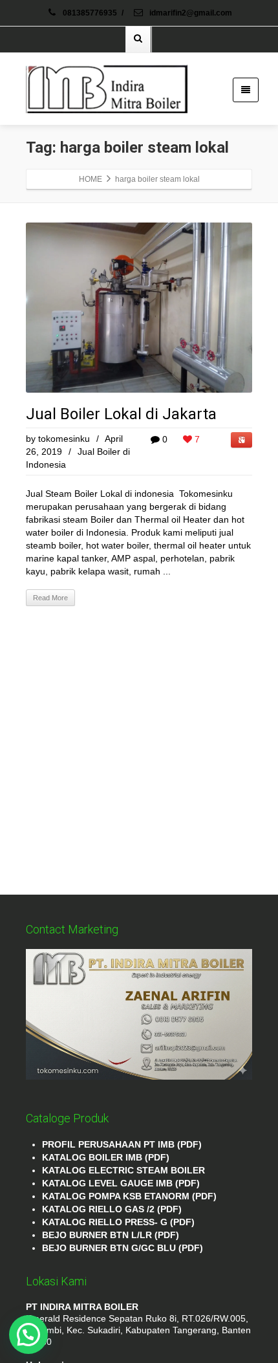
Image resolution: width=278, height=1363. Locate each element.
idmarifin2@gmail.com (189, 12)
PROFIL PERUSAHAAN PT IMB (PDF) (122, 1144)
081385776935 (90, 12)
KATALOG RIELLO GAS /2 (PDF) (112, 1209)
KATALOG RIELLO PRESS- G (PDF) (118, 1222)
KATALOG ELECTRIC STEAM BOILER (123, 1170)
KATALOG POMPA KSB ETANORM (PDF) (129, 1196)
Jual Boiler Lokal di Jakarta (121, 414)
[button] (28, 1334)
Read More (50, 598)
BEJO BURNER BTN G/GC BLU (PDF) (122, 1248)
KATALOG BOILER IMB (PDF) (105, 1157)
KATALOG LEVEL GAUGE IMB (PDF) (121, 1183)
